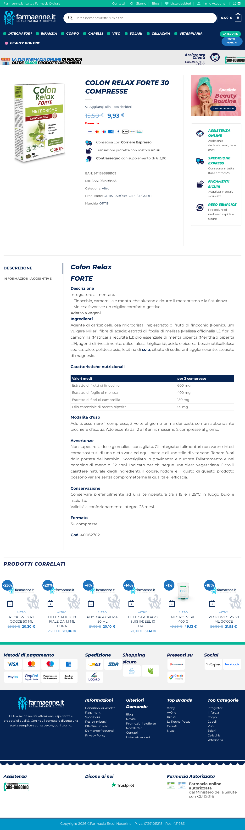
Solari (212, 730)
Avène (171, 712)
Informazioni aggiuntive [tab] (28, 278)
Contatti (118, 3)
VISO (116, 33)
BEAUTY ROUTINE (25, 43)
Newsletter (134, 728)
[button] (231, 18)
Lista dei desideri (138, 737)
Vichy (171, 708)
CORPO (72, 33)
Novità (131, 719)
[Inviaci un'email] (239, 3)
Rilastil (171, 717)
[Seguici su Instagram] (234, 3)
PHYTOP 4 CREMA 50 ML (102, 619)
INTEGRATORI (20, 33)
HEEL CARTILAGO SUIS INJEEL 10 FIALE (143, 621)
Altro (105, 188)
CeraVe (172, 726)
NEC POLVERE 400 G (183, 619)
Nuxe (170, 730)
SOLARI (136, 33)
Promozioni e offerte (141, 723)
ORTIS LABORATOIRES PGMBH (128, 196)
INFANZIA (49, 33)
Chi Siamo (138, 3)
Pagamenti (93, 712)
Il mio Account (213, 3)
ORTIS (104, 203)
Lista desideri (180, 3)
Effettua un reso (96, 726)
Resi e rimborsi (95, 721)
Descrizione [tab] (18, 268)
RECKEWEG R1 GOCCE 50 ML (21, 619)
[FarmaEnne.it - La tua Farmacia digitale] (30, 18)
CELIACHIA (161, 33)
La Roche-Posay (178, 721)
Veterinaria (215, 740)
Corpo (212, 717)
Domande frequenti (99, 730)
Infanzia (213, 712)
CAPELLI (95, 33)
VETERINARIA (191, 33)
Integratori (215, 708)
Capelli (212, 721)
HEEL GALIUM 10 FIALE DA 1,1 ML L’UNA (62, 621)
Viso (211, 726)
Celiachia (214, 735)
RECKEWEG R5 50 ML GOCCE (223, 619)
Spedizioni (92, 717)
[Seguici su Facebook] (229, 3)
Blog (155, 3)
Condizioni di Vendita (100, 708)
